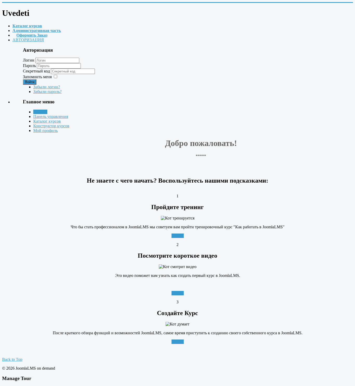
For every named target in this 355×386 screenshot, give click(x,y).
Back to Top (12, 359)
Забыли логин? (46, 87)
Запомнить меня (37, 77)
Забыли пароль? (47, 91)
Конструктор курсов (51, 126)
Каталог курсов (47, 121)
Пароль (30, 65)
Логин (28, 60)
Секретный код (37, 71)
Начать (178, 236)
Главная (40, 112)
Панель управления (50, 116)
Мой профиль (45, 130)
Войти (29, 82)
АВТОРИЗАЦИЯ (28, 40)
